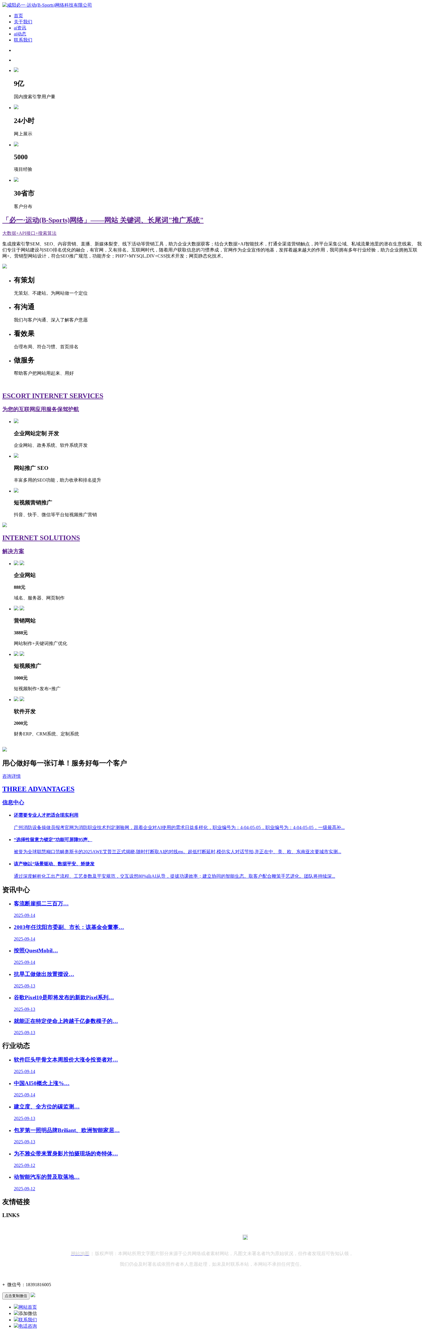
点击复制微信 (16, 1296)
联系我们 (23, 39)
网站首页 (27, 1307)
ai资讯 (20, 27)
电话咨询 (27, 1326)
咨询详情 (11, 776)
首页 (18, 15)
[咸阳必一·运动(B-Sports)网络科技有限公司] (47, 5)
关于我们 (23, 21)
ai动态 (20, 33)
